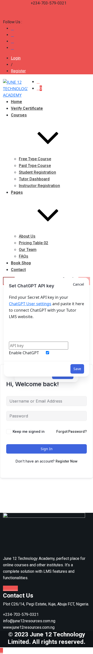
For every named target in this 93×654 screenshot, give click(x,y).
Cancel (78, 284)
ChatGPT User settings (30, 303)
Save (77, 368)
